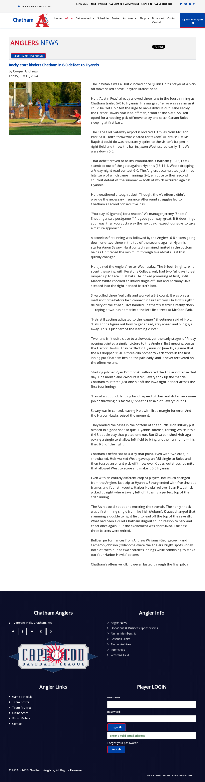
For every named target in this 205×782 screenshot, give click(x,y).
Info (67, 18)
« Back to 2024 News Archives (28, 55)
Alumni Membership (124, 633)
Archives (128, 18)
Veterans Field (120, 655)
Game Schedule (22, 697)
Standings (146, 3)
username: (114, 697)
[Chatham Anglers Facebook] (176, 4)
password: (114, 712)
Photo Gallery (21, 718)
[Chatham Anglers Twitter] (181, 4)
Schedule (103, 18)
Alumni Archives (121, 644)
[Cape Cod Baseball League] (53, 656)
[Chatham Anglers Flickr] (190, 4)
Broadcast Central (158, 20)
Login (115, 727)
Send (114, 749)
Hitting (92, 3)
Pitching (102, 3)
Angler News (119, 623)
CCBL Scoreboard (163, 3)
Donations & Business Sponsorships (134, 628)
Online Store (20, 713)
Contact (172, 18)
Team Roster (20, 702)
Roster (116, 18)
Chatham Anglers (41, 770)
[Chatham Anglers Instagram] (194, 4)
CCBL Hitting (115, 3)
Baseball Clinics (121, 639)
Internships (118, 650)
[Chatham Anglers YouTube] (32, 631)
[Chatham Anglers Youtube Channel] (186, 4)
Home (58, 18)
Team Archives (21, 707)
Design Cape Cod (188, 775)
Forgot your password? (122, 743)
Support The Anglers (192, 19)
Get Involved (83, 18)
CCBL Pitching (132, 3)
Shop (143, 18)
